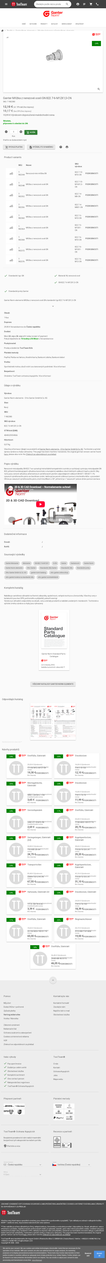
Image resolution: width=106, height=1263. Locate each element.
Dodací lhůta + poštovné (14, 1007)
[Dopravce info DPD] (9, 1114)
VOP (5, 1040)
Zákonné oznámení (12, 1025)
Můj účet (7, 1003)
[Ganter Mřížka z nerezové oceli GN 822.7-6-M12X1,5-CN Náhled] (7, 37)
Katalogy (54, 24)
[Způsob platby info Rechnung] (58, 1114)
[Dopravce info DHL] (9, 1108)
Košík (30, 132)
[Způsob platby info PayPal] (58, 1120)
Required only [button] (88, 1254)
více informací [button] (37, 1260)
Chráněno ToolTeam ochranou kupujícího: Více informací (27, 376)
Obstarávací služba (61, 1015)
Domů (24, 24)
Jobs (55, 1075)
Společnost (79, 24)
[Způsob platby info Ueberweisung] (58, 1108)
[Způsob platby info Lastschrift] (69, 1114)
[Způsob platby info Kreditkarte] (69, 1120)
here (6, 454)
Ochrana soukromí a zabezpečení (17, 1033)
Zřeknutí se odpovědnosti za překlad (41, 454)
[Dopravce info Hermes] (19, 1108)
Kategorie (33, 24)
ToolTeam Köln (26, 348)
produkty (44, 24)
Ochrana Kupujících (61, 1071)
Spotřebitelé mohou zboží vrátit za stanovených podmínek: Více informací (35, 367)
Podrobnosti (91, 173)
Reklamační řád (10, 1029)
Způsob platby (10, 1011)
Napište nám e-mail (61, 1011)
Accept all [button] (99, 1254)
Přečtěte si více (13, 1146)
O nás (55, 1064)
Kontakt (56, 1068)
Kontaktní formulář (61, 1003)
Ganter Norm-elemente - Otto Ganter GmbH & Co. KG (61, 449)
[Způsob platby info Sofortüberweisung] (69, 1108)
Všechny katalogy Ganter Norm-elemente (53, 684)
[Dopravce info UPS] (19, 1114)
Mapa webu (58, 1079)
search (67, 4)
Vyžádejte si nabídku (41, 147)
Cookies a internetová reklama (16, 1037)
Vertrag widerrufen (12, 1015)
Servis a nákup (67, 24)
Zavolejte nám (59, 1007)
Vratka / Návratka (11, 1019)
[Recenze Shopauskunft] (66, 1147)
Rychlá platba (13, 147)
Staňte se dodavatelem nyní (14, 140)
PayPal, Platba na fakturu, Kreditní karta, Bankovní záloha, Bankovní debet (34, 357)
